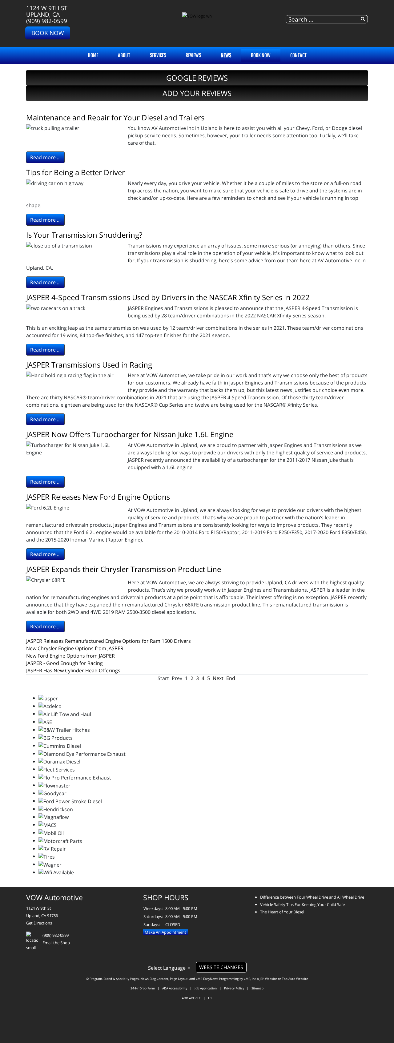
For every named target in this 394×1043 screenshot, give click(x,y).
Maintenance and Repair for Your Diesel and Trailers (115, 117)
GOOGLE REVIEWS (197, 78)
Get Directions (39, 923)
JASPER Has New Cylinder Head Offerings (73, 670)
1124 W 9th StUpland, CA (46, 11)
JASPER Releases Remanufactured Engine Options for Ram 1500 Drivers (108, 641)
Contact (298, 55)
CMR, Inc (250, 979)
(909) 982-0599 (46, 21)
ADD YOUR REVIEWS (197, 93)
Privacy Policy (234, 988)
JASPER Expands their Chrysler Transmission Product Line (123, 569)
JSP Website (268, 979)
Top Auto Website (295, 979)
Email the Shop (56, 942)
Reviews (193, 55)
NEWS (226, 55)
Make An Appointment (165, 932)
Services (158, 55)
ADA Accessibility (174, 988)
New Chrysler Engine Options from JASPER (74, 648)
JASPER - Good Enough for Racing (64, 663)
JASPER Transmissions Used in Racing (89, 365)
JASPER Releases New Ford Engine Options (98, 497)
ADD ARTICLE (191, 998)
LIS (210, 998)
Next (218, 678)
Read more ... (45, 157)
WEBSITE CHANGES (221, 967)
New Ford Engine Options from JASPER (70, 655)
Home (93, 55)
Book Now (47, 33)
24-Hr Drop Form (143, 988)
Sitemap (257, 988)
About (124, 55)
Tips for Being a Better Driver (75, 172)
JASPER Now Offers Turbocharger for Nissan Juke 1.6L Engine (129, 434)
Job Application (206, 988)
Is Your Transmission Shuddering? (84, 235)
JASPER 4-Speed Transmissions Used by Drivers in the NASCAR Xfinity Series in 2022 (168, 297)
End (230, 678)
